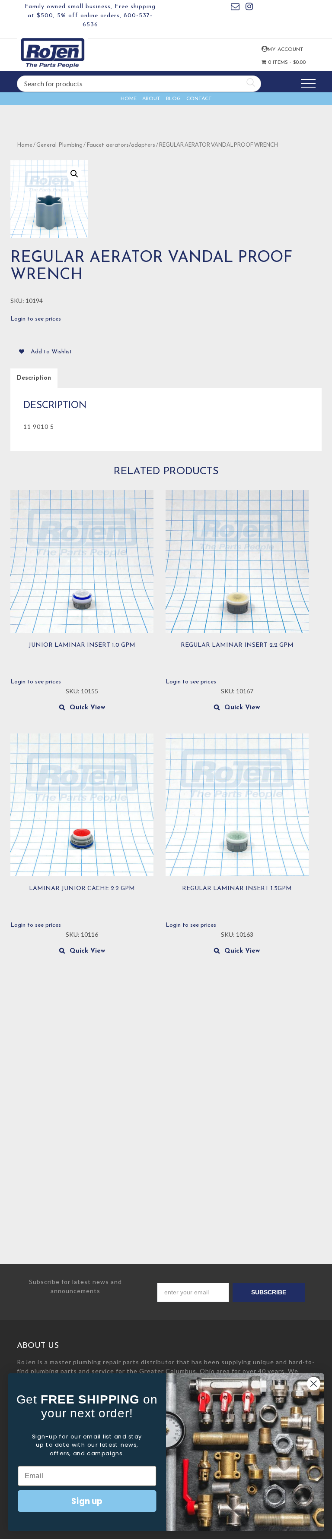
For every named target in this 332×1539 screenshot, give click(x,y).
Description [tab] (34, 378)
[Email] (235, 8)
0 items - (278, 62)
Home (129, 98)
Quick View (87, 708)
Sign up (86, 1500)
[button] (74, 174)
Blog (173, 98)
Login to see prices (35, 319)
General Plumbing (59, 145)
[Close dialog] (313, 1383)
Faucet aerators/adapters (120, 145)
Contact (199, 98)
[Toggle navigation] (308, 83)
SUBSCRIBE (268, 1292)
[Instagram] (249, 8)
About (151, 98)
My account (264, 49)
